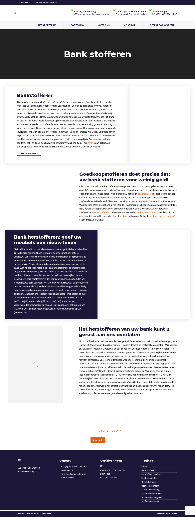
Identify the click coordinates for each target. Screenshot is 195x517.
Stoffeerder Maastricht (151, 494)
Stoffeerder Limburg (150, 490)
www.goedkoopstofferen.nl (73, 474)
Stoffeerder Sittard (150, 486)
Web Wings (172, 514)
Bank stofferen (148, 470)
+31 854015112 (23, 2)
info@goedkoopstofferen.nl (47, 2)
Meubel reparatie (149, 478)
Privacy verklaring (26, 472)
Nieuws (144, 467)
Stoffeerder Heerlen (150, 501)
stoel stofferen (101, 212)
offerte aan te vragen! (110, 431)
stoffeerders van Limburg (162, 216)
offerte (91, 143)
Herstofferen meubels (151, 474)
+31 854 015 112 (69, 470)
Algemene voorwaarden (29, 468)
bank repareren (145, 194)
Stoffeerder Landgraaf (151, 497)
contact (123, 216)
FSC (54, 297)
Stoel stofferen (148, 482)
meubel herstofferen (146, 212)
